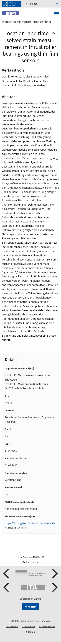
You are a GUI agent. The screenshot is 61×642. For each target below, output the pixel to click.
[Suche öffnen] (57, 3)
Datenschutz (28, 626)
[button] (6, 573)
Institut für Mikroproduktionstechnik (26, 22)
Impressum (12, 626)
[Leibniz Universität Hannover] (11, 4)
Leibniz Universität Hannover (35, 620)
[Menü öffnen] (56, 14)
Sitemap (30, 631)
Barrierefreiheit (47, 626)
